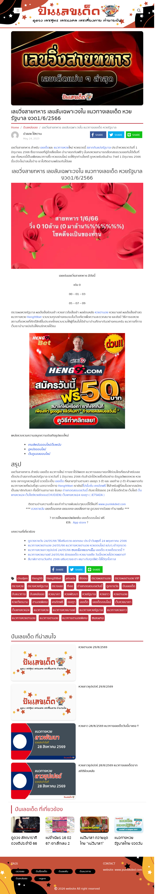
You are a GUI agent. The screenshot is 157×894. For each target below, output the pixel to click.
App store (79, 522)
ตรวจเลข (57, 586)
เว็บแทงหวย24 (71, 495)
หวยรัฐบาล (89, 594)
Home (15, 127)
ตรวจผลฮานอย (101, 578)
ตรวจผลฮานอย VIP (127, 578)
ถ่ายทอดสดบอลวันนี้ (75, 490)
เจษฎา (71, 602)
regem (42, 878)
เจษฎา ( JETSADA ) (93, 495)
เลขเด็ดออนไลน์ (101, 602)
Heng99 (37, 578)
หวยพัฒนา (71, 594)
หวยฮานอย (101, 312)
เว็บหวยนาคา (123, 602)
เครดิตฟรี (57, 602)
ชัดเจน (83, 578)
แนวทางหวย (61, 147)
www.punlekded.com (112, 504)
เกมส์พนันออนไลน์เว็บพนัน (44, 444)
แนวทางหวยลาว (117, 610)
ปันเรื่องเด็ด (41, 871)
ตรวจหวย (18, 586)
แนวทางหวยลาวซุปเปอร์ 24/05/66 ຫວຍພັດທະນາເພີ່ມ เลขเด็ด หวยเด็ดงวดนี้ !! (76, 550)
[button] (98, 135)
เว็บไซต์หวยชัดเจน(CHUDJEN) (43, 495)
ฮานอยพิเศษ (40, 602)
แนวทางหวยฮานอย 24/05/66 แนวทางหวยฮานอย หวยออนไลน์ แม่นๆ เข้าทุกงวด (77, 545)
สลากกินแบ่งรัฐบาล (99, 147)
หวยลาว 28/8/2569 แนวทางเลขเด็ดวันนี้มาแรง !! (108, 725)
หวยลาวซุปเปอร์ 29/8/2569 (95, 686)
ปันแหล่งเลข (30, 127)
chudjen (22, 578)
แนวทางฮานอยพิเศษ (74, 618)
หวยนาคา (54, 594)
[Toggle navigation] (139, 10)
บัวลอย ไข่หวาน (32, 133)
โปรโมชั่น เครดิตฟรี (94, 485)
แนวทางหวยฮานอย (23, 618)
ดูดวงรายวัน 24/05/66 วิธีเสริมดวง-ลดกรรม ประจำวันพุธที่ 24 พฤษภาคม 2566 (77, 540)
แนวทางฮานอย (49, 618)
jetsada (70, 578)
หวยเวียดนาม (20, 602)
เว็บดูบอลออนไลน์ (39, 453)
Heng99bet (34, 317)
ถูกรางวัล (112, 586)
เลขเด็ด (44, 147)
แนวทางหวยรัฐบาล (91, 610)
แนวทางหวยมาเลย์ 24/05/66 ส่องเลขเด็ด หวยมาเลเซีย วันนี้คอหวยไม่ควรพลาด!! (77, 554)
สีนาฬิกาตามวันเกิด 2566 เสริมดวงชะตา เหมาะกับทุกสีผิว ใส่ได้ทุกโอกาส (72, 559)
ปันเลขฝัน (63, 871)
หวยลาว (105, 594)
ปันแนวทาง (19, 594)
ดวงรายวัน (37, 508)
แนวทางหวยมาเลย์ (64, 610)
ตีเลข (70, 586)
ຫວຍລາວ (98, 618)
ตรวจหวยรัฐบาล (38, 586)
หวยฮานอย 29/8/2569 (92, 647)
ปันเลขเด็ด (129, 586)
